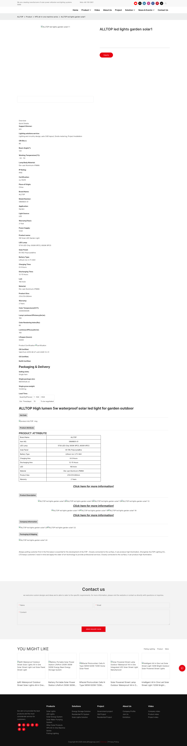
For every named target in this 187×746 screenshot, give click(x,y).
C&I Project (101, 714)
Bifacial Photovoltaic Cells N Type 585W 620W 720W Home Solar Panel (92, 684)
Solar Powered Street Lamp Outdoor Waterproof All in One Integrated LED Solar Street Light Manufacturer (125, 684)
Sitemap (104, 742)
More (167, 649)
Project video (153, 717)
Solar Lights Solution (80, 717)
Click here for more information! (93, 505)
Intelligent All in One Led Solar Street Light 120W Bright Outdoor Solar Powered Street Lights (155, 684)
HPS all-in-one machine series (46, 17)
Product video (153, 714)
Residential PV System (80, 714)
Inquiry (106, 55)
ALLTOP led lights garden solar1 (73, 17)
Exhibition (126, 717)
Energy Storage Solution (81, 711)
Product (29, 17)
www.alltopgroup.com (90, 742)
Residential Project (104, 717)
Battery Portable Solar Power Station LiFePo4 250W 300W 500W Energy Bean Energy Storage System (61, 684)
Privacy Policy (113, 742)
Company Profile (129, 711)
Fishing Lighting (149, 649)
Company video (154, 711)
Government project (105, 711)
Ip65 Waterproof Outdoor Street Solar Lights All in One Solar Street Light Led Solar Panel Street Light (30, 684)
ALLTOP (20, 17)
